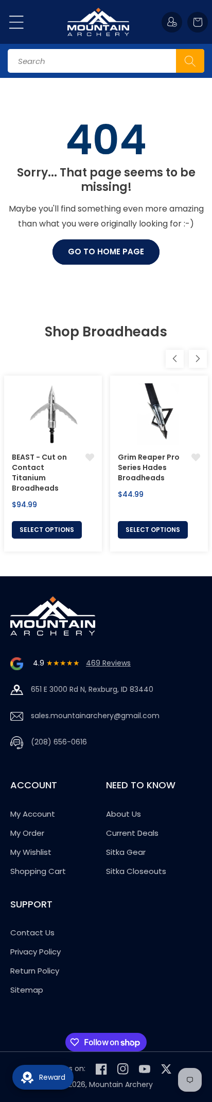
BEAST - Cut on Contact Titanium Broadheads (39, 472)
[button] (16, 22)
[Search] (190, 61)
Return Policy (34, 970)
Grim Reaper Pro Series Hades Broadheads (149, 467)
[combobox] (106, 61)
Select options (47, 529)
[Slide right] (198, 359)
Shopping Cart (38, 871)
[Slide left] (175, 359)
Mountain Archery (121, 1084)
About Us (123, 813)
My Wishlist (30, 852)
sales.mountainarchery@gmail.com (95, 715)
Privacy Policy (35, 951)
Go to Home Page (106, 251)
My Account (32, 813)
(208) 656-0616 (59, 742)
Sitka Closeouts (136, 871)
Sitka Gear (126, 852)
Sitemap (26, 989)
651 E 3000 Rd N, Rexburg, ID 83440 (92, 689)
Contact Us (32, 932)
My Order (27, 833)
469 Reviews (108, 663)
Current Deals (132, 833)
